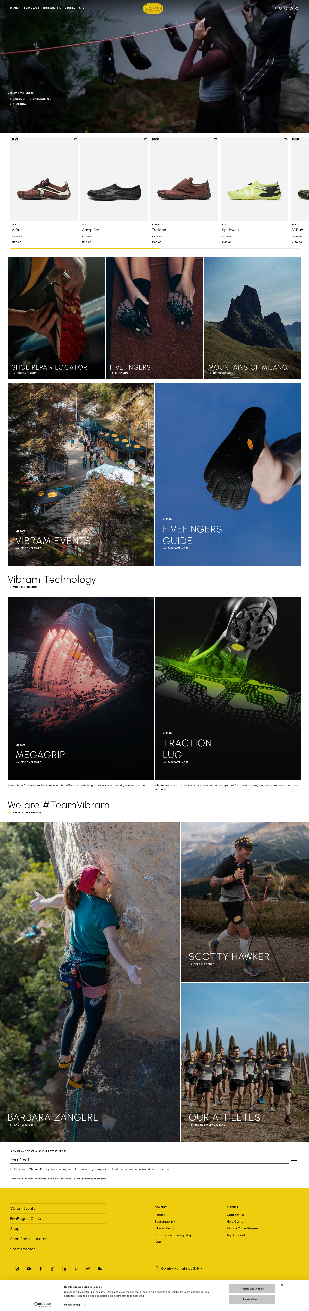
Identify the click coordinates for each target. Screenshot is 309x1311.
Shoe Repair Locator (28, 1238)
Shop (82, 7)
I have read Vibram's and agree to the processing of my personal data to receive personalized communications (92, 1169)
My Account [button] (236, 1235)
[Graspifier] (114, 179)
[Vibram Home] (153, 8)
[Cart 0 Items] (291, 8)
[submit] (294, 1161)
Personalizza (250, 1299)
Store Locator (22, 1249)
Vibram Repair (165, 1228)
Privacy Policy (48, 1169)
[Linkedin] (64, 1268)
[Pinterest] (76, 1268)
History (159, 1215)
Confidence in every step (173, 1235)
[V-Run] (44, 179)
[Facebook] (40, 1268)
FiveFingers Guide (26, 1218)
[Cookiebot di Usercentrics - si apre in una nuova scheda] (43, 1304)
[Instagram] (17, 1268)
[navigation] (48, 8)
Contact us (235, 1215)
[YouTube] (29, 1268)
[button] (178, 1268)
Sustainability (164, 1221)
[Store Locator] (280, 8)
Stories (70, 7)
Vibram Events (22, 1208)
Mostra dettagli (72, 1304)
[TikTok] (52, 1268)
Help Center (236, 1221)
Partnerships (52, 7)
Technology (30, 7)
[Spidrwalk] (254, 179)
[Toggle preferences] (297, 8)
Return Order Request (243, 1228)
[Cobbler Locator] (286, 8)
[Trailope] (184, 179)
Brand (14, 7)
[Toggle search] (275, 8)
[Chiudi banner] (282, 1285)
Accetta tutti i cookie (252, 1288)
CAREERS (161, 1242)
